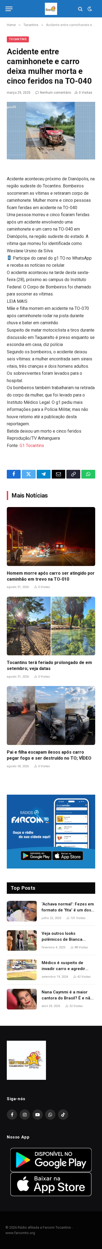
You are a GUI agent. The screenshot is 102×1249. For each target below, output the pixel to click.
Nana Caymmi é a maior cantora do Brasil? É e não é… (67, 998)
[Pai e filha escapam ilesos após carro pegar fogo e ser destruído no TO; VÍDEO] (51, 715)
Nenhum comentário (55, 93)
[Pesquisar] (80, 9)
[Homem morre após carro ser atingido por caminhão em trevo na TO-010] (51, 536)
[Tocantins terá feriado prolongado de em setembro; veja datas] (51, 626)
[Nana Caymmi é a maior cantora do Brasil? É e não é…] (22, 999)
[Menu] (9, 9)
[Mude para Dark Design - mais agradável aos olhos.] (89, 9)
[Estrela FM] (51, 9)
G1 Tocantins (32, 445)
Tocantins (18, 39)
